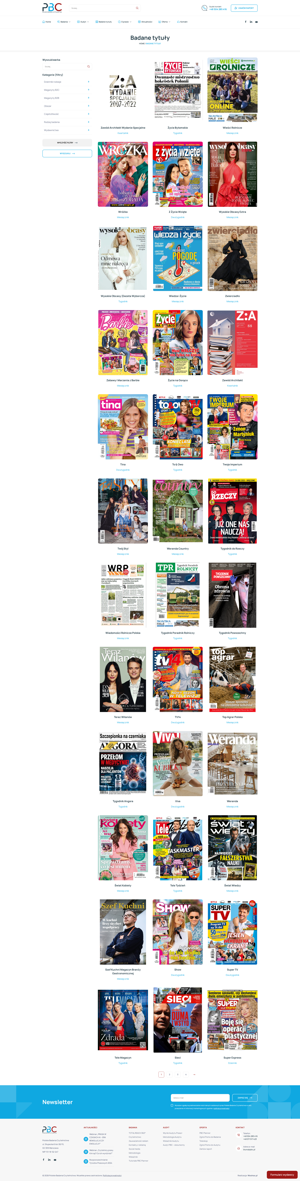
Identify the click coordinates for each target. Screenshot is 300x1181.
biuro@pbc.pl (249, 1149)
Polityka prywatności (112, 1175)
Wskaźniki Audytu (171, 1141)
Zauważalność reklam (138, 1141)
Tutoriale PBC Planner (138, 1160)
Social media (134, 1149)
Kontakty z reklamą (137, 1145)
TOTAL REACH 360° (137, 1133)
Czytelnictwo (135, 1137)
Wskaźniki (133, 1157)
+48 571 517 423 (250, 1139)
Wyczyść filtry (65, 142)
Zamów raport (205, 1149)
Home (142, 43)
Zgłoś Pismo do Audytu (209, 1145)
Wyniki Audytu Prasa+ (172, 1133)
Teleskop (203, 1141)
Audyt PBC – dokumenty (174, 1145)
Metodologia (134, 1153)
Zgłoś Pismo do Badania (210, 1137)
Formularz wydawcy (282, 1174)
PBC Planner (204, 1133)
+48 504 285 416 (250, 1136)
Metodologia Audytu (172, 1137)
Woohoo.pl (253, 1175)
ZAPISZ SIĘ (243, 1097)
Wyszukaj (65, 153)
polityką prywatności (221, 1108)
